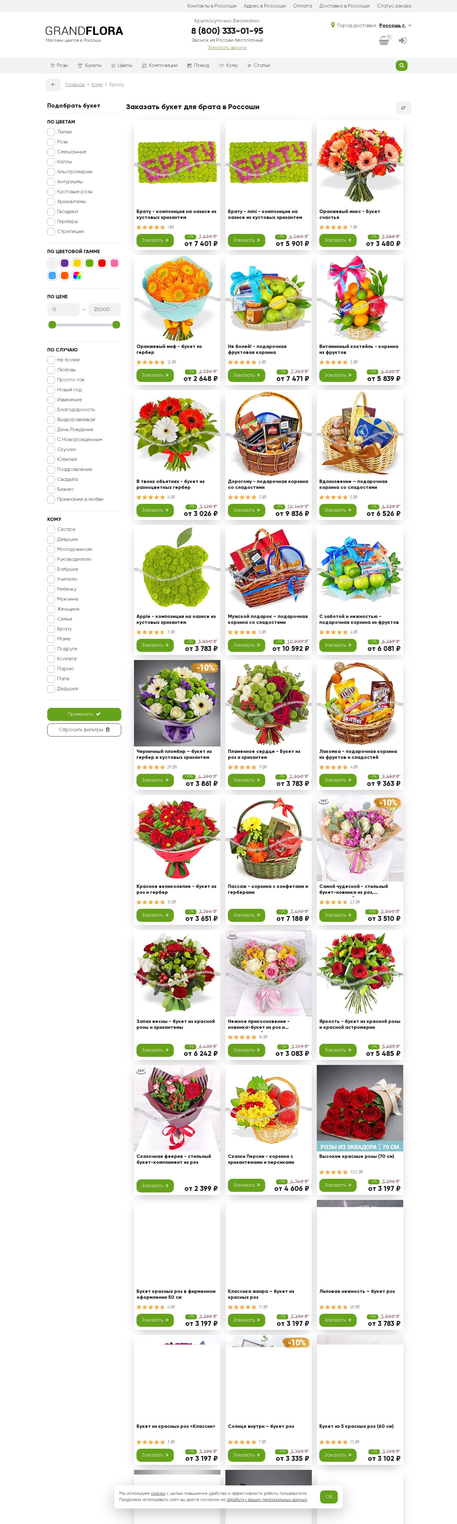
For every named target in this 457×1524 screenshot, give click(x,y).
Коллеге (67, 659)
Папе (63, 678)
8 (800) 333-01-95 (227, 31)
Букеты (93, 65)
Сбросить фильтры (81, 729)
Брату (64, 629)
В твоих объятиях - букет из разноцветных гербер (170, 484)
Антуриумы (70, 181)
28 (353, 1307)
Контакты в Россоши (211, 6)
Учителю (67, 579)
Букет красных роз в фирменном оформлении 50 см (175, 1294)
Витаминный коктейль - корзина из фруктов (358, 349)
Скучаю (66, 449)
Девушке (67, 539)
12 (169, 362)
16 (261, 1037)
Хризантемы (71, 201)
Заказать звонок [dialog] (227, 47)
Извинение (69, 399)
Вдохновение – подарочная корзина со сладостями (353, 484)
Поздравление (74, 469)
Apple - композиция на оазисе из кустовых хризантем (176, 619)
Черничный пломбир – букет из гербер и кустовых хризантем (174, 754)
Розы (62, 65)
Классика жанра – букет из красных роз (261, 1294)
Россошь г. (392, 25)
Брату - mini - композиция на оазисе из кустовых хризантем (265, 214)
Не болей (68, 360)
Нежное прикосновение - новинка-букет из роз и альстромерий (259, 1025)
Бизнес (65, 489)
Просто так (71, 380)
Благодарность (76, 409)
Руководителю (74, 559)
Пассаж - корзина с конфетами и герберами (268, 889)
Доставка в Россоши (345, 6)
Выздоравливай (76, 419)
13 (352, 1442)
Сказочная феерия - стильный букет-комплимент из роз (173, 1159)
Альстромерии (74, 172)
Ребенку (66, 589)
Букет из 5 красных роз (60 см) (356, 1426)
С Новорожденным (79, 439)
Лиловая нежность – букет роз (357, 1291)
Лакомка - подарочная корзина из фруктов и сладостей (358, 754)
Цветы (125, 65)
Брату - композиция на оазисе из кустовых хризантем (176, 214)
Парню (65, 669)
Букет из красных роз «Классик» (175, 1426)
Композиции (163, 65)
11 (261, 767)
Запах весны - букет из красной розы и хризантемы (175, 1024)
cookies (158, 1493)
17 (261, 1307)
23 (353, 902)
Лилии (64, 132)
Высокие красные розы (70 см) (356, 1156)
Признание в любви (80, 499)
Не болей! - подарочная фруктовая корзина (257, 349)
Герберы (67, 221)
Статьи (262, 65)
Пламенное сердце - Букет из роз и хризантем (264, 754)
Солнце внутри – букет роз (261, 1426)
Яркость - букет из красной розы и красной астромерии (359, 1024)
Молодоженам (74, 549)
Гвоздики (67, 211)
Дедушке (67, 688)
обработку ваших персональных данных (267, 1500)
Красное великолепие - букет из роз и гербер (176, 889)
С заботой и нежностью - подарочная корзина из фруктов (359, 619)
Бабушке (67, 569)
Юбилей (67, 459)
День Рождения (75, 429)
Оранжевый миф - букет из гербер (169, 349)
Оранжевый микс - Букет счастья (349, 214)
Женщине (68, 609)
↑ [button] (422, 1362)
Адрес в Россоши (265, 6)
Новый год (69, 390)
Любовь (66, 370)
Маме (64, 639)
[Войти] (402, 41)
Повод (201, 65)
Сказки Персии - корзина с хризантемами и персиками (261, 1159)
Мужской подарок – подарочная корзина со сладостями (268, 619)
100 (354, 1172)
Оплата (302, 6)
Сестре (66, 529)
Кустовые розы (75, 191)
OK (329, 1496)
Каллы (64, 162)
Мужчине (67, 599)
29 (170, 767)
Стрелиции (70, 231)
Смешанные (71, 152)
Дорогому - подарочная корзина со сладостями (268, 484)
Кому (232, 65)
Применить (80, 714)
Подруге (67, 649)
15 (169, 902)
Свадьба (67, 479)
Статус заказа (394, 6)
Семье (64, 619)
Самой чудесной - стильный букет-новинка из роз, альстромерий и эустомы (353, 890)
